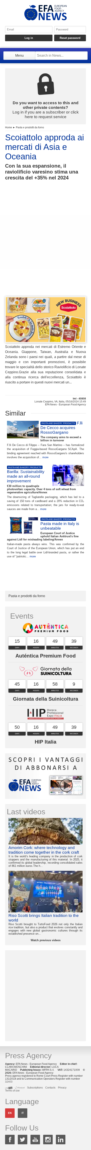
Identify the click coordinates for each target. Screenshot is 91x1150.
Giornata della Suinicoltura (45, 699)
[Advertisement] (45, 246)
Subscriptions (35, 1087)
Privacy (62, 1087)
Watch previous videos (46, 940)
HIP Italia (45, 742)
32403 (8, 1081)
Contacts (50, 1087)
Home (8, 127)
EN (10, 1113)
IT (23, 1113)
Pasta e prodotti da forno (30, 127)
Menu (19, 55)
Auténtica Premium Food (45, 656)
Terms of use (12, 1090)
